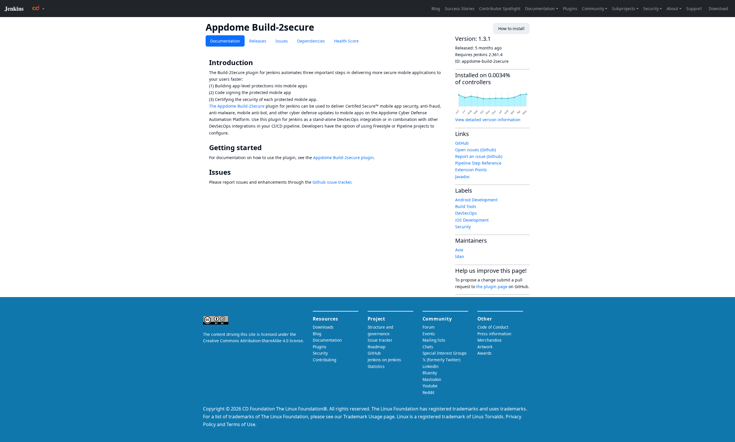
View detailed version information (487, 119)
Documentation (225, 41)
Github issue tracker (331, 182)
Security (463, 226)
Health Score (346, 41)
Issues (282, 41)
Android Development (476, 199)
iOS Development (472, 220)
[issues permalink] (235, 172)
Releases (257, 41)
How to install (511, 28)
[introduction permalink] (257, 62)
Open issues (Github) (475, 149)
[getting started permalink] (266, 147)
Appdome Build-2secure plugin (343, 157)
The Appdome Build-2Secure (237, 106)
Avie (459, 250)
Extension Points (471, 169)
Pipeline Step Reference (478, 163)
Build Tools (465, 206)
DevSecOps (466, 213)
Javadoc (462, 176)
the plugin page (491, 286)
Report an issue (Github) (478, 156)
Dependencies (311, 41)
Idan (459, 256)
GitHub (462, 143)
